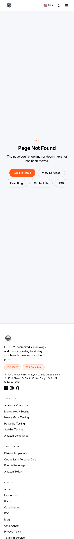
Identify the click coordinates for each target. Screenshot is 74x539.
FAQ (61, 183)
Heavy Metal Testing (16, 417)
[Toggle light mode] (59, 5)
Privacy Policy (12, 531)
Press (7, 501)
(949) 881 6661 (12, 381)
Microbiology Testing (16, 411)
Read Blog (16, 183)
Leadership (11, 495)
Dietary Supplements (16, 453)
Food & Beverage (14, 465)
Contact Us (41, 183)
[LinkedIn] (6, 388)
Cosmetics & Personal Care (20, 459)
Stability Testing (13, 429)
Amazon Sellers (13, 471)
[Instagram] (12, 388)
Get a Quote (11, 525)
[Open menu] (66, 5)
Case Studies (12, 507)
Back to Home (22, 172)
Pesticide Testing (14, 423)
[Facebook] (17, 388)
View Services (51, 172)
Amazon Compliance (16, 435)
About (7, 489)
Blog (7, 519)
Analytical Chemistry (16, 405)
